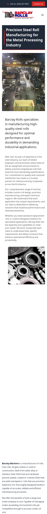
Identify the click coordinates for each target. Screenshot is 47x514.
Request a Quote (11, 292)
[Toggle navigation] (42, 15)
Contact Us (38, 4)
